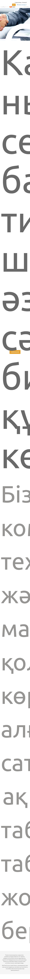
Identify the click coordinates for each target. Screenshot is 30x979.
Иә (14, 5)
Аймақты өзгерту (21, 4)
